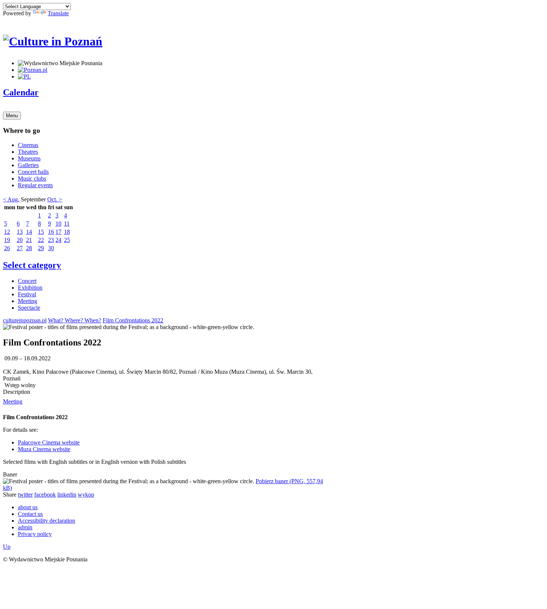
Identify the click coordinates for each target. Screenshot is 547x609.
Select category (32, 265)
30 (51, 248)
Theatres (28, 152)
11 (67, 223)
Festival (27, 294)
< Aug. (11, 199)
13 (20, 232)
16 (51, 232)
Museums (29, 158)
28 (29, 248)
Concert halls (33, 172)
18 (67, 232)
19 (7, 240)
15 (41, 232)
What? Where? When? (74, 320)
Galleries (28, 165)
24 (58, 240)
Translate (58, 13)
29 (41, 248)
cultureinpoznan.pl (25, 320)
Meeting (27, 301)
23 (51, 240)
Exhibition (30, 287)
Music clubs (32, 178)
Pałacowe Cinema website (49, 442)
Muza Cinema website (44, 449)
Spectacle (29, 307)
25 (67, 240)
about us (28, 507)
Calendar (21, 92)
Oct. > (54, 199)
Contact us (30, 514)
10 (58, 223)
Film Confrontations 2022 (133, 320)
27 (20, 248)
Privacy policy (35, 534)
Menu (12, 115)
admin (25, 527)
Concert (27, 281)
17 (58, 232)
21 (29, 240)
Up (6, 546)
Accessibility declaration (46, 520)
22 (41, 240)
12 (7, 232)
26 (7, 248)
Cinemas (28, 145)
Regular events (35, 185)
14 (29, 232)
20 (20, 240)
